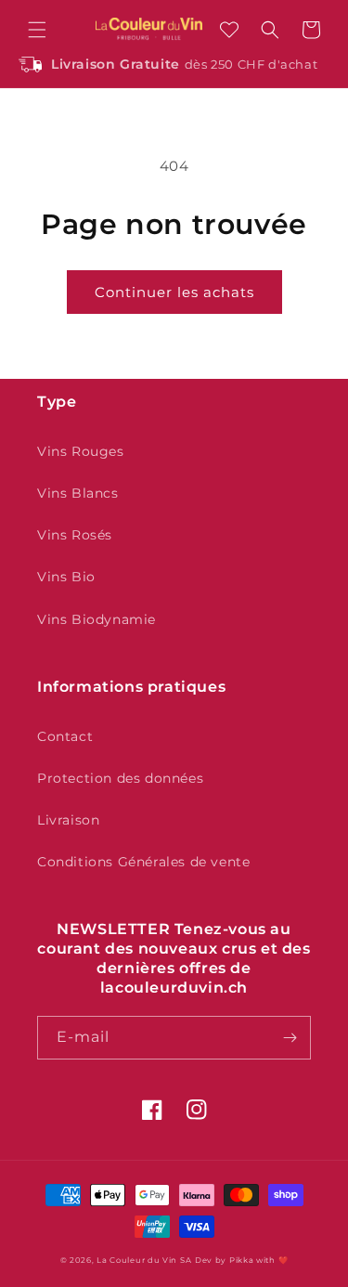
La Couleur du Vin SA (144, 1260)
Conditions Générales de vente (143, 861)
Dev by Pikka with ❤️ (241, 1260)
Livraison (68, 820)
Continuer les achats (174, 292)
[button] (37, 29)
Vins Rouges (80, 451)
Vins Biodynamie (96, 619)
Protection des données (120, 778)
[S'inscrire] (289, 1038)
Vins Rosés (74, 534)
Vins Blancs (78, 493)
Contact (65, 736)
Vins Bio (66, 576)
